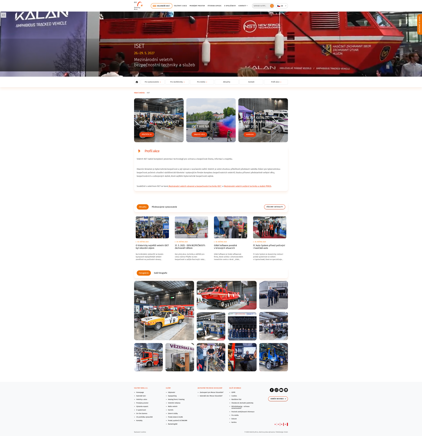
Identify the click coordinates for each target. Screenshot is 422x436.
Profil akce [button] (275, 82)
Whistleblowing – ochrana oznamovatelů (240, 407)
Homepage (140, 392)
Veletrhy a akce (180, 6)
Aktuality (226, 82)
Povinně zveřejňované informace (242, 412)
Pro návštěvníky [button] (176, 82)
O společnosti (230, 6)
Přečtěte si (147, 134)
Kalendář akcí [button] (163, 6)
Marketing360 (172, 424)
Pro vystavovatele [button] (152, 82)
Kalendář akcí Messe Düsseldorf (211, 396)
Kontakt (251, 82)
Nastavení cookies (140, 432)
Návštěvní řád (236, 399)
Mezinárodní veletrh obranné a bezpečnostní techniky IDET (195, 186)
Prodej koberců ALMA (175, 417)
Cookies (234, 396)
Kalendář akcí (141, 396)
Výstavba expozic (215, 6)
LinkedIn (286, 390)
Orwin (286, 432)
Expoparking (172, 396)
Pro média (235, 415)
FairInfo (170, 410)
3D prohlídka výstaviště (144, 417)
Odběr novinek (277, 399)
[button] (282, 5)
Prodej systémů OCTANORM (177, 420)
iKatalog (250, 134)
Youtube (281, 390)
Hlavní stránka (139, 93)
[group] (143, 207)
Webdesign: (280, 432)
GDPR (233, 392)
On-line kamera (141, 413)
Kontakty (139, 420)
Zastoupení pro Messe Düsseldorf (211, 392)
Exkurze (234, 419)
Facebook (272, 390)
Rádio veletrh (172, 406)
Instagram (276, 390)
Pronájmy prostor (197, 6)
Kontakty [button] (242, 6)
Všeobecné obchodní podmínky (242, 403)
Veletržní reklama (174, 403)
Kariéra (233, 422)
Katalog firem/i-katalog (176, 399)
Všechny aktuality (274, 207)
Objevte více (199, 134)
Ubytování (171, 392)
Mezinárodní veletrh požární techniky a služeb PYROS (247, 186)
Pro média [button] (201, 82)
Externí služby (173, 413)
